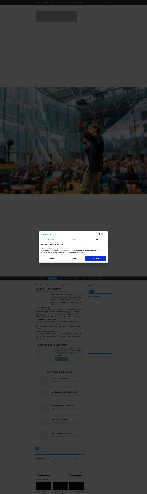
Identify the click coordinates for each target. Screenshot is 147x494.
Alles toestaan (95, 258)
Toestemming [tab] (50, 239)
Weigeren (51, 258)
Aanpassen (73, 258)
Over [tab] (96, 239)
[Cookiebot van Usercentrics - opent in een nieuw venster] (99, 234)
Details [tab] (73, 239)
